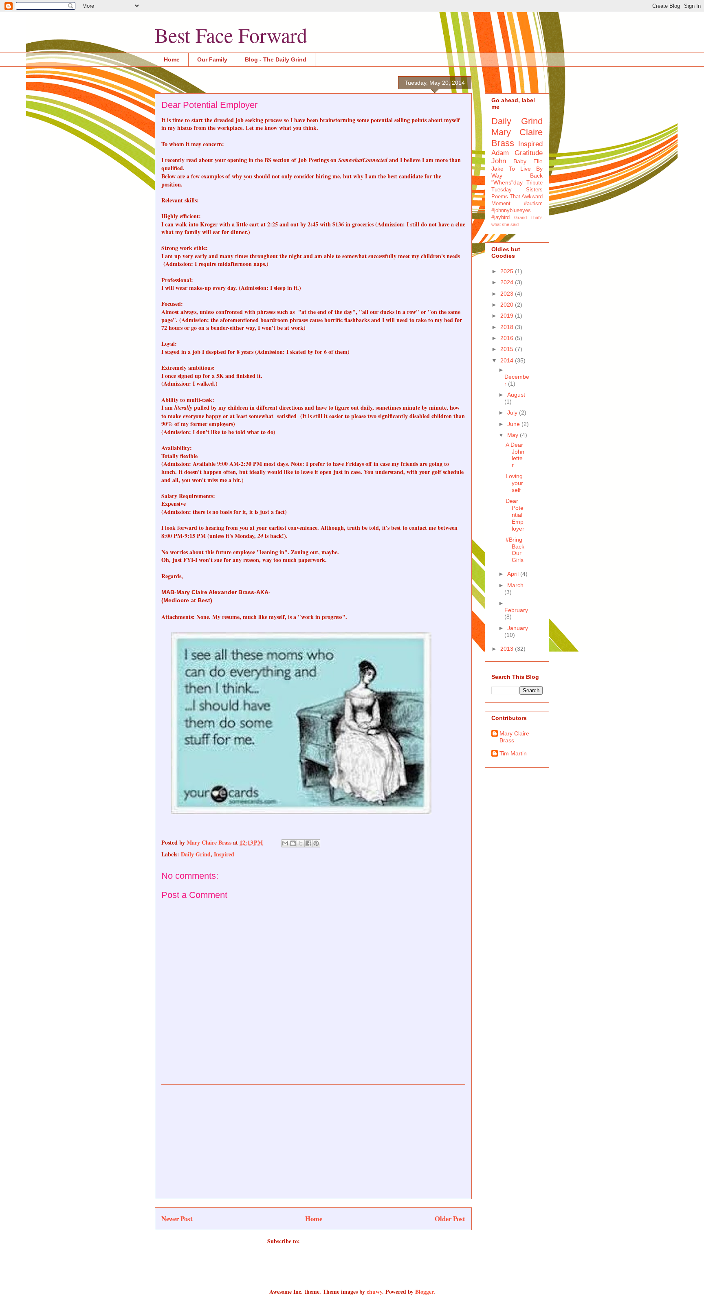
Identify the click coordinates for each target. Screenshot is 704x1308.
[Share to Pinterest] (316, 843)
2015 (507, 349)
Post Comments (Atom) (330, 1241)
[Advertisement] (313, 1142)
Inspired (224, 854)
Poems (499, 197)
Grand (520, 217)
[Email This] (285, 843)
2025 (507, 271)
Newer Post (177, 1219)
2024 (507, 282)
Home (172, 59)
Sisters (534, 190)
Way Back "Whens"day (517, 179)
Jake (497, 168)
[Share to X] (301, 843)
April (513, 574)
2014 (507, 360)
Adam (500, 153)
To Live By (526, 168)
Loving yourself (514, 483)
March (515, 585)
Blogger (424, 1291)
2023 (507, 293)
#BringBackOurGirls (515, 549)
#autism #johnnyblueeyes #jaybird (517, 210)
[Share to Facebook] (308, 843)
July (513, 412)
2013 (507, 648)
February (516, 610)
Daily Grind (196, 854)
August (516, 394)
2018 (507, 327)
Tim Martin (513, 753)
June (514, 424)
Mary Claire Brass (514, 737)
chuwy (374, 1291)
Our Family (212, 59)
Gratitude (529, 153)
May (513, 435)
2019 (507, 315)
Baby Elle (528, 161)
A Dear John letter (515, 454)
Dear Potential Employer (515, 514)
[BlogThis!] (293, 843)
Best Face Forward (231, 34)
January (517, 628)
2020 (507, 304)
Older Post (450, 1219)
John (498, 161)
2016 (507, 338)
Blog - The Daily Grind (275, 59)
